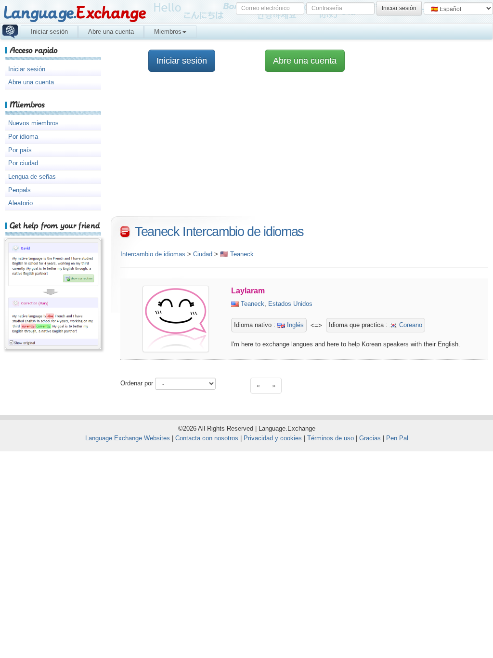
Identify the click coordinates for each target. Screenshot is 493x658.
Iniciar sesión (49, 31)
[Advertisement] (299, 148)
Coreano (409, 325)
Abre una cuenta (111, 31)
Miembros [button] (168, 31)
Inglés (294, 325)
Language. (74, 13)
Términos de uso (330, 438)
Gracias (370, 438)
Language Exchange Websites (127, 438)
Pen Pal (397, 438)
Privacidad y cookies (273, 438)
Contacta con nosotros (206, 438)
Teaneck (252, 303)
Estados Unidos (290, 303)
